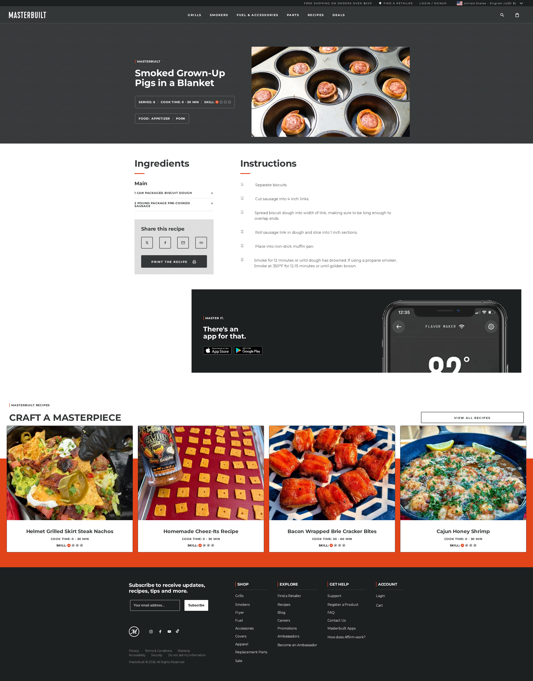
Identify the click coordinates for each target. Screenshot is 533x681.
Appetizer (160, 118)
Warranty (184, 651)
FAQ (331, 613)
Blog (281, 613)
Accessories (244, 628)
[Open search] (502, 15)
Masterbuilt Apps (341, 628)
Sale (238, 661)
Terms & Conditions (159, 651)
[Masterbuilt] (31, 15)
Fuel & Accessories (258, 15)
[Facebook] (160, 631)
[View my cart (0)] (517, 15)
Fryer (239, 613)
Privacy (134, 651)
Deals (339, 15)
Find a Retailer (289, 596)
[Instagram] (150, 631)
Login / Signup (433, 3)
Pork (180, 118)
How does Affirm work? (347, 637)
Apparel (241, 644)
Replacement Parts (251, 652)
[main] (266, 293)
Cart (379, 605)
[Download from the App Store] (248, 350)
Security (157, 655)
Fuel (239, 620)
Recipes (316, 15)
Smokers (219, 15)
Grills (194, 15)
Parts (293, 15)
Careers (284, 620)
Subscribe (196, 605)
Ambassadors (288, 636)
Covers (240, 636)
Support (334, 596)
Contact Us (336, 620)
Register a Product (343, 605)
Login (380, 596)
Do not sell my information (187, 655)
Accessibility (137, 655)
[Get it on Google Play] (217, 350)
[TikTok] (178, 631)
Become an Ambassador (297, 645)
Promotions (287, 628)
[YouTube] (169, 631)
